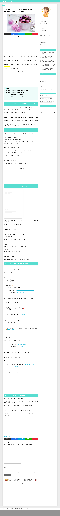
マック (42, 101)
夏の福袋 (48, 101)
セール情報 (47, 98)
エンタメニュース (43, 81)
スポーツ (41, 86)
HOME (4, 508)
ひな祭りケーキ (43, 95)
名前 (5, 457)
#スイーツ (23, 290)
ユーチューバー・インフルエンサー (46, 89)
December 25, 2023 (18, 331)
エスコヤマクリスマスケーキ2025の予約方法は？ (15, 92)
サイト (5, 467)
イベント (41, 78)
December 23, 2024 (20, 292)
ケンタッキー (42, 98)
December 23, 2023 (21, 314)
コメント (6, 446)
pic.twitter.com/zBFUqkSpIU (30, 364)
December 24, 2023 (19, 346)
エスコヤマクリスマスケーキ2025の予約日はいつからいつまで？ (18, 90)
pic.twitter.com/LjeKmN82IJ (21, 344)
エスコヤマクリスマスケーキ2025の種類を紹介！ (15, 94)
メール (6, 462)
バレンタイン (52, 98)
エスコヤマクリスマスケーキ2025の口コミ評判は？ (15, 96)
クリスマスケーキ (11, 436)
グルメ (3, 5)
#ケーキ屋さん (19, 290)
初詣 (45, 101)
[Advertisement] (21, 44)
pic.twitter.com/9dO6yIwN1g (29, 290)
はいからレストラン (10, 1)
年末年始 (52, 101)
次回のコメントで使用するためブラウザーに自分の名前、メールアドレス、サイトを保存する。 (21, 472)
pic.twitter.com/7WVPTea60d (11, 329)
